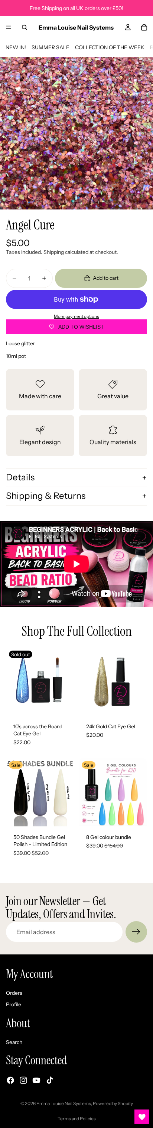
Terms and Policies (77, 1118)
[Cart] (144, 27)
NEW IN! (16, 47)
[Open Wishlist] (141, 1116)
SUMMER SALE (50, 47)
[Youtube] (36, 1080)
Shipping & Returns (45, 495)
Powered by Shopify (113, 1103)
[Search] (24, 27)
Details (20, 477)
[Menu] (8, 27)
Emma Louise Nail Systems (63, 1103)
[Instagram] (23, 1080)
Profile (13, 1004)
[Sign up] (136, 932)
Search (14, 1042)
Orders (14, 993)
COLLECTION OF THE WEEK (109, 47)
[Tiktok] (49, 1080)
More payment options (76, 316)
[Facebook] (10, 1080)
